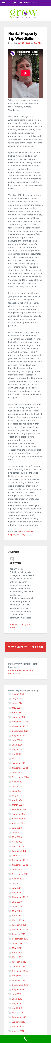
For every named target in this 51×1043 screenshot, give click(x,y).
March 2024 (18, 805)
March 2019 (18, 957)
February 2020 (19, 925)
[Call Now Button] (25, 1039)
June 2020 (17, 906)
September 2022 (20, 874)
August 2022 (18, 878)
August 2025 (18, 735)
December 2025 (20, 721)
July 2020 (17, 902)
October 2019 (18, 934)
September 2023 (20, 818)
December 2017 (20, 1026)
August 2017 (18, 1031)
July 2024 (17, 786)
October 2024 (19, 772)
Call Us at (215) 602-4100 (25, 2)
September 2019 (20, 938)
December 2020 (20, 892)
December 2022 (20, 860)
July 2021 (16, 888)
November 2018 (20, 975)
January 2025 (18, 763)
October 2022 (19, 869)
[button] (3, 3)
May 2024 (17, 795)
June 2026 (17, 703)
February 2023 (19, 851)
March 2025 (18, 758)
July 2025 (17, 740)
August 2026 (18, 694)
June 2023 (17, 832)
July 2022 (17, 883)
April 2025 (17, 754)
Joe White (38, 43)
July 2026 (17, 698)
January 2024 (19, 814)
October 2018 (18, 980)
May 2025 (17, 749)
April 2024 (17, 800)
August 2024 (18, 781)
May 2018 (16, 1003)
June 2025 (17, 744)
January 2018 (18, 1022)
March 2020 (18, 920)
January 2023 (19, 855)
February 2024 (19, 809)
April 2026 (17, 712)
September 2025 (20, 731)
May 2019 (16, 948)
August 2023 (18, 823)
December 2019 (20, 929)
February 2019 (19, 962)
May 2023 (17, 837)
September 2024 (20, 777)
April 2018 (17, 1008)
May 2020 (17, 911)
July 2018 (16, 994)
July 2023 (17, 828)
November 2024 (20, 768)
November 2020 (20, 897)
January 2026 (18, 717)
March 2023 (18, 846)
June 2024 (17, 791)
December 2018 (20, 971)
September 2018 (20, 985)
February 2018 (19, 1017)
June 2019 (17, 943)
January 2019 (18, 966)
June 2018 (17, 998)
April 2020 (17, 915)
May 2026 (17, 708)
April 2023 (17, 841)
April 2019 (17, 952)
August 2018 (18, 989)
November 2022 (20, 865)
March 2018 (18, 1012)
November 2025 (20, 726)
